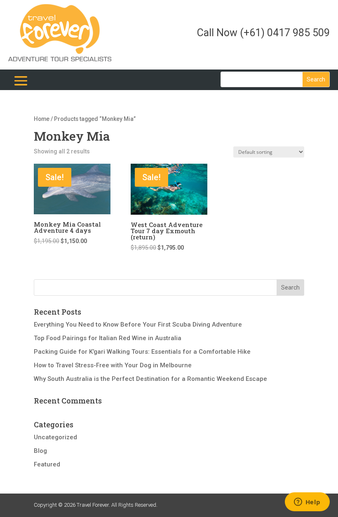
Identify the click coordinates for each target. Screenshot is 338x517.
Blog (40, 450)
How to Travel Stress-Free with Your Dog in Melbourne (113, 365)
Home (41, 119)
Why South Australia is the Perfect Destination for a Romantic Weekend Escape (150, 379)
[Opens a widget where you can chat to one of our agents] (307, 502)
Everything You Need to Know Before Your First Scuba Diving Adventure (138, 324)
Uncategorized (55, 437)
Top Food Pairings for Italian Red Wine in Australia (107, 338)
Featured (47, 464)
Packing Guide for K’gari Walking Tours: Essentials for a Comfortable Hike (142, 351)
